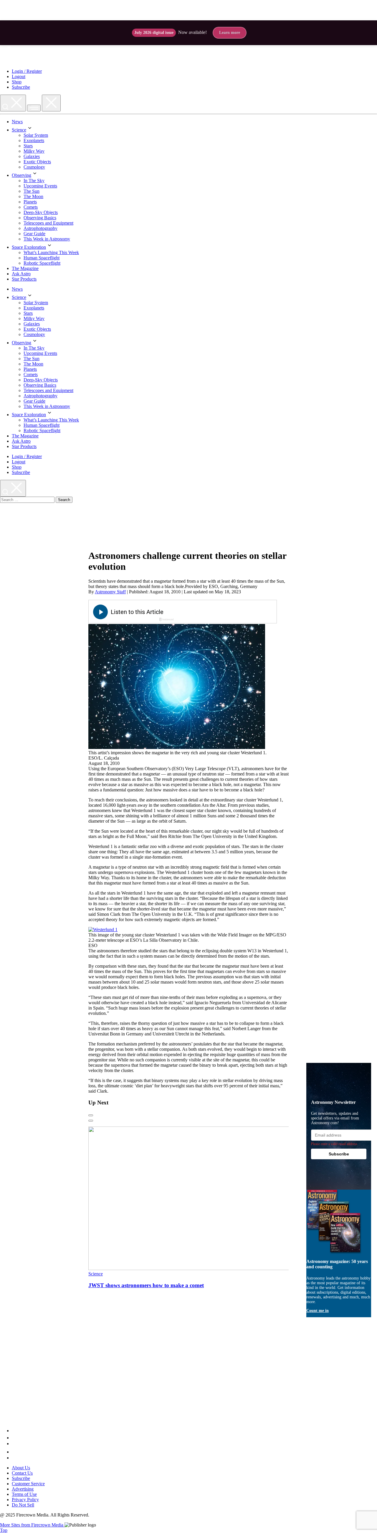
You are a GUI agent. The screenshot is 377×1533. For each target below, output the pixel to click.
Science (19, 129)
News (17, 121)
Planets (30, 201)
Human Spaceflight (41, 257)
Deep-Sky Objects (41, 212)
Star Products (24, 278)
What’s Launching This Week (51, 252)
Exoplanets (34, 140)
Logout (18, 76)
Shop (17, 81)
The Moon (33, 196)
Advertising (23, 1488)
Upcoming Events (40, 185)
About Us (21, 1467)
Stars (28, 145)
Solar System (36, 135)
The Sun (31, 191)
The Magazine (25, 268)
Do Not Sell (23, 1504)
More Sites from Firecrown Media (32, 1524)
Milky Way (34, 151)
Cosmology (34, 166)
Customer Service (28, 1483)
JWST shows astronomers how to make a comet (146, 1285)
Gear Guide (34, 233)
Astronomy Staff (110, 591)
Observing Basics (40, 217)
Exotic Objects (37, 161)
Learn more (229, 32)
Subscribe (21, 87)
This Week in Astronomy (47, 238)
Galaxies (32, 156)
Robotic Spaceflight (42, 263)
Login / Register (27, 71)
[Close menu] (51, 103)
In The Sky (34, 180)
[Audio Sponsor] (227, 612)
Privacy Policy (25, 1499)
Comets (31, 207)
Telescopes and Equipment (48, 222)
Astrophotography (40, 228)
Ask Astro (21, 273)
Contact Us (22, 1473)
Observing (21, 175)
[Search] (13, 103)
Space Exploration (29, 247)
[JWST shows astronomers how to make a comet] (201, 1268)
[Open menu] (34, 108)
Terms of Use (24, 1494)
